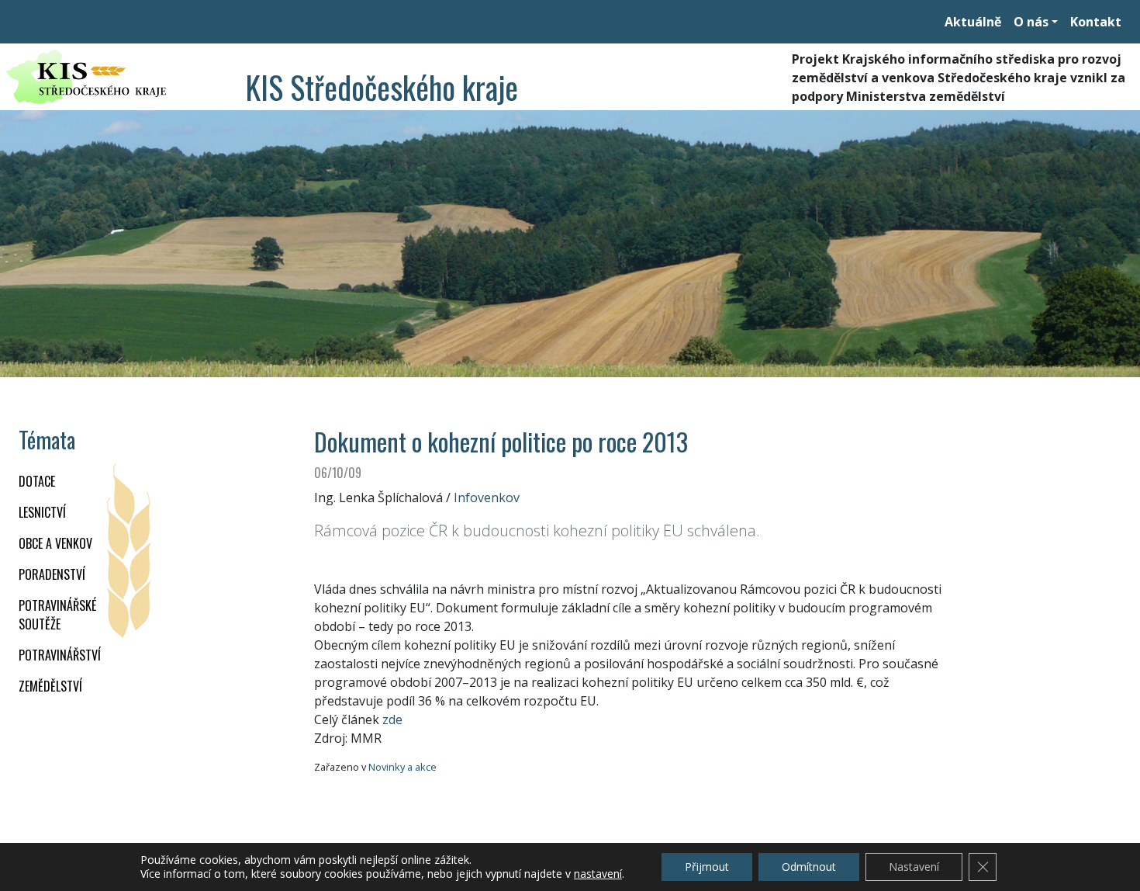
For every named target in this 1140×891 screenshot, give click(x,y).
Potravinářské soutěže (57, 614)
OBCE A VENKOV (55, 543)
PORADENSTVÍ (52, 574)
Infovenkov (487, 497)
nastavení (598, 874)
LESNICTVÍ (42, 512)
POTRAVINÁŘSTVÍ (60, 655)
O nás (1031, 21)
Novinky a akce (402, 767)
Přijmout (707, 866)
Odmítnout (809, 866)
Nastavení (914, 866)
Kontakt (1095, 21)
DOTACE (37, 481)
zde (392, 719)
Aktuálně (973, 21)
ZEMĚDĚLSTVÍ (50, 686)
